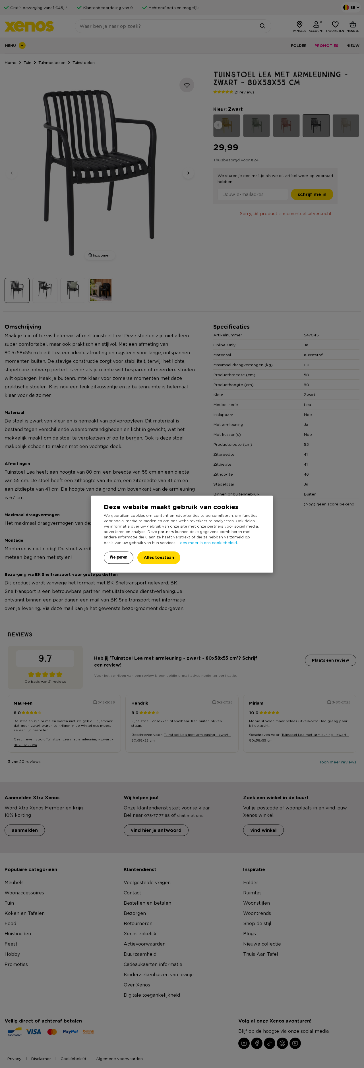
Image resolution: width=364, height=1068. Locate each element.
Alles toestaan (159, 557)
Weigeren (118, 557)
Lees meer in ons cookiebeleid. (207, 542)
